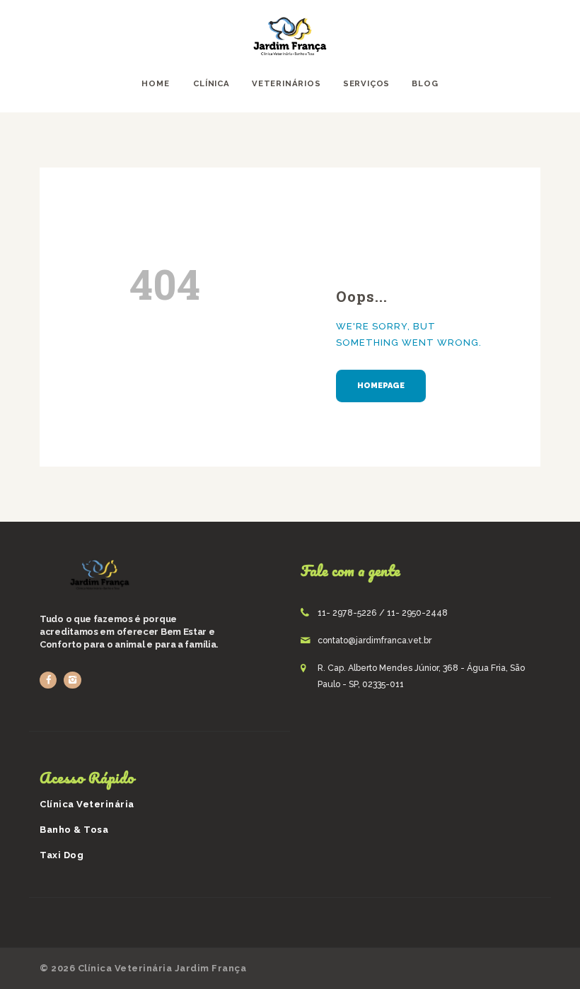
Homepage (381, 385)
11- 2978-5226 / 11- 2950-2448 (383, 613)
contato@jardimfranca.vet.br (374, 640)
